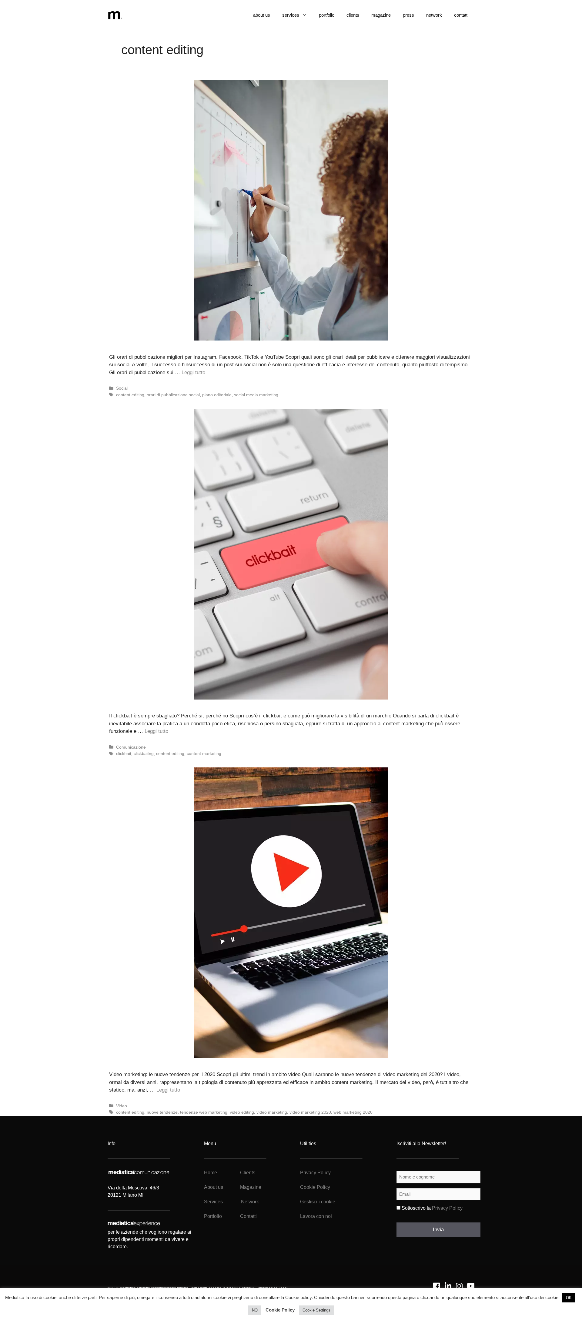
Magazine (250, 1187)
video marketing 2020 (310, 1112)
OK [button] (569, 1297)
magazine (381, 15)
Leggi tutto (193, 372)
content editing (130, 394)
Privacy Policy (315, 1172)
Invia (438, 1229)
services (290, 15)
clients (352, 15)
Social (122, 388)
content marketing (204, 753)
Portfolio (213, 1216)
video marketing (271, 1112)
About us (213, 1187)
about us (261, 15)
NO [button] (255, 1310)
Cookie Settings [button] (316, 1310)
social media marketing (256, 394)
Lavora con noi (316, 1216)
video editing (242, 1112)
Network (250, 1201)
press (408, 15)
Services (213, 1201)
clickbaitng (144, 753)
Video (121, 1105)
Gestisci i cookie (317, 1201)
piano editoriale (217, 394)
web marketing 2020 (353, 1112)
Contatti (248, 1216)
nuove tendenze (162, 1112)
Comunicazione (131, 747)
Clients (247, 1172)
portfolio (326, 15)
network (434, 15)
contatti (461, 15)
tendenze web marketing (203, 1112)
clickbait (123, 753)
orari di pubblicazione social (173, 394)
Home (210, 1172)
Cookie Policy (315, 1187)
